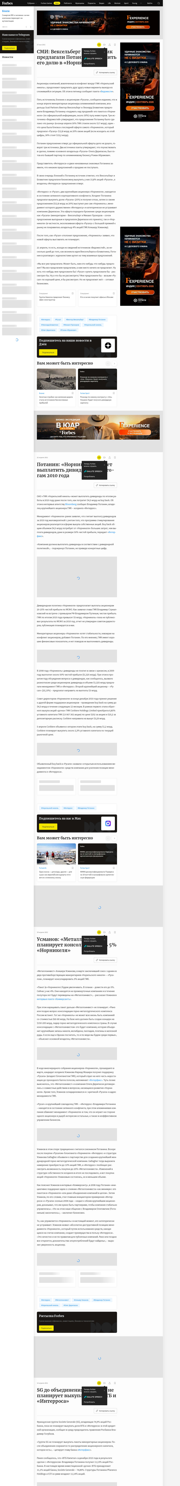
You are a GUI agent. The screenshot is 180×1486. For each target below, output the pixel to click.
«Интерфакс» (96, 980)
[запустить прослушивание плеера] (104, 45)
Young (134, 3)
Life (109, 3)
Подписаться (48, 352)
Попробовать (89, 63)
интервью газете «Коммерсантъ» (54, 899)
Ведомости (106, 91)
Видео (101, 3)
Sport (126, 3)
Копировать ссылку (107, 72)
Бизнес (41, 393)
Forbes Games (50, 3)
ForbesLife (42, 768)
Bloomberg (70, 495)
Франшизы (79, 3)
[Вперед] (121, 298)
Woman (117, 3)
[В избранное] (72, 293)
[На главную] (7, 3)
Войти (149, 3)
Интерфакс (84, 1350)
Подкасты (92, 3)
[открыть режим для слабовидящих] (99, 45)
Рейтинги (68, 3)
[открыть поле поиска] (159, 3)
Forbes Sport (84, 393)
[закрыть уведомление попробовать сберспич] (104, 52)
